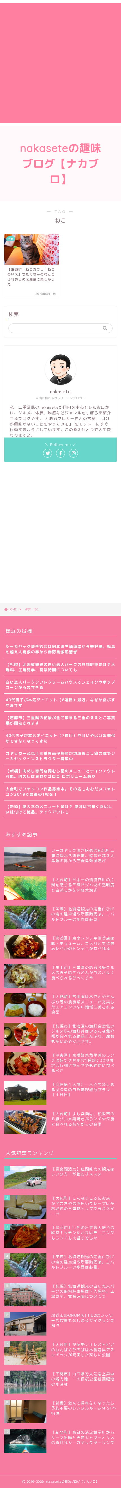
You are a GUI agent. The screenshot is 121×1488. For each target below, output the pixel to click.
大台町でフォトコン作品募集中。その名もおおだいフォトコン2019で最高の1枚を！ (60, 791)
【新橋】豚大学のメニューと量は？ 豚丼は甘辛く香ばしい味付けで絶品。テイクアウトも (59, 809)
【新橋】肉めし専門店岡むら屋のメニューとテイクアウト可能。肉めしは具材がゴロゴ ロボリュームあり (60, 773)
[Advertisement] (60, 63)
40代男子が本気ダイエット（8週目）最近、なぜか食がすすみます (60, 702)
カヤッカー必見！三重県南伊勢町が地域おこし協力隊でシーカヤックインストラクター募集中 (60, 756)
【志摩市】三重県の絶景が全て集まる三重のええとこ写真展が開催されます (60, 720)
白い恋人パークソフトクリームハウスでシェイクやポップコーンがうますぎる (60, 684)
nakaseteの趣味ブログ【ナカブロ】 (60, 163)
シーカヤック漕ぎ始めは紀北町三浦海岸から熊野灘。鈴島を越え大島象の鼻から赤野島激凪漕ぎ (60, 649)
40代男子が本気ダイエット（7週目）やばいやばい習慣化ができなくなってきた (60, 738)
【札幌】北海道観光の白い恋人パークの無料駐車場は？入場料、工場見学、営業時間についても (60, 667)
